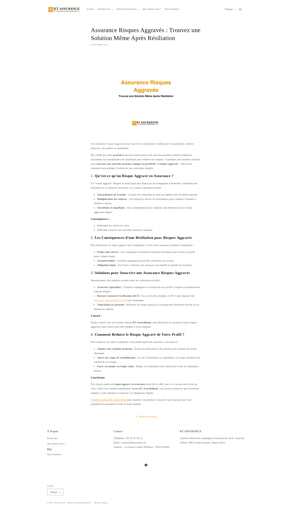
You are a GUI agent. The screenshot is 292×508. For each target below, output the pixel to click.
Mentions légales (101, 503)
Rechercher (52, 438)
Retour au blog (148, 416)
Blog (49, 449)
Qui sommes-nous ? (56, 444)
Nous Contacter (54, 454)
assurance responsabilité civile (109, 300)
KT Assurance (59, 503)
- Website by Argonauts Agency (78, 503)
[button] (105, 9)
